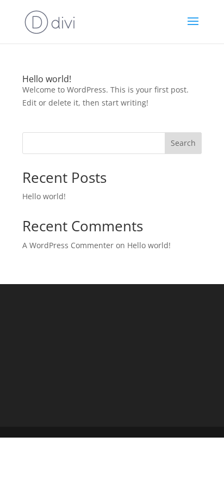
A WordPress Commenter (68, 245)
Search (183, 143)
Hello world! (46, 79)
